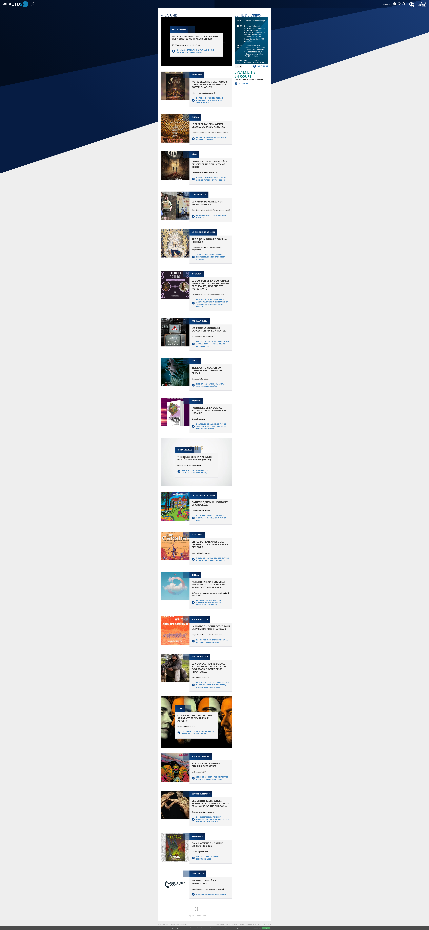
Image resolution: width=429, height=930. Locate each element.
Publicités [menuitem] (240, 924)
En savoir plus (257, 928)
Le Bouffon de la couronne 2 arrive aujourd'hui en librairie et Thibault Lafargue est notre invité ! (212, 303)
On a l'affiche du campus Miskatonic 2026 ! (208, 858)
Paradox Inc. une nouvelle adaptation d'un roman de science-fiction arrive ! (208, 602)
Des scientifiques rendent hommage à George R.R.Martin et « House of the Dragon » (212, 819)
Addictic (183, 925)
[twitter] (399, 4)
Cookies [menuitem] (233, 924)
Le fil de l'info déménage (255, 21)
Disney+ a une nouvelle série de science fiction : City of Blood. (211, 179)
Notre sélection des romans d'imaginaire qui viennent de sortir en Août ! (209, 100)
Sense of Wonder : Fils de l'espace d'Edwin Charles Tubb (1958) (212, 778)
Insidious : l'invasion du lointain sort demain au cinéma (211, 385)
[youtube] (403, 4)
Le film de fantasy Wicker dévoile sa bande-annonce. (212, 139)
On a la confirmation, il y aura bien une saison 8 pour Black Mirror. (195, 51)
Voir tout (263, 66)
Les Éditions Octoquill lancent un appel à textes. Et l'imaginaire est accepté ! (212, 344)
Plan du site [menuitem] (267, 924)
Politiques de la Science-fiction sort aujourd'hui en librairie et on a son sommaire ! (211, 426)
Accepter (266, 928)
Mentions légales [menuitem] (222, 924)
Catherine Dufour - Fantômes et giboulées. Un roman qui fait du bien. (211, 518)
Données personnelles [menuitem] (253, 924)
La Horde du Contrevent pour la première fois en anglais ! (212, 641)
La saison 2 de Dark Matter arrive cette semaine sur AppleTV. (198, 733)
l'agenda (243, 83)
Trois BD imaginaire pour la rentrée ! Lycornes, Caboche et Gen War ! (210, 257)
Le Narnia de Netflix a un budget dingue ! (211, 216)
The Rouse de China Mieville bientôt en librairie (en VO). (195, 471)
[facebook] (394, 4)
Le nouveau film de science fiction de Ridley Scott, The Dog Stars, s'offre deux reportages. (212, 685)
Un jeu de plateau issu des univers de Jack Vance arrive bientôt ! (212, 559)
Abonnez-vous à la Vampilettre (211, 894)
